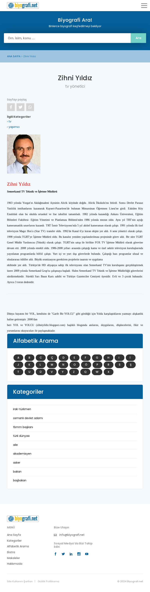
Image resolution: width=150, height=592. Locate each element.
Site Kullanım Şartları (20, 581)
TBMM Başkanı (23, 427)
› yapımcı (13, 127)
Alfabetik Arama (18, 546)
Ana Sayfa (14, 535)
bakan (17, 472)
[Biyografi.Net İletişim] (23, 519)
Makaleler (13, 558)
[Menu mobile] (144, 6)
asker (16, 463)
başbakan (19, 480)
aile (15, 445)
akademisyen (22, 454)
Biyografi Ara (23, 5)
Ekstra (11, 552)
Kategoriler (14, 541)
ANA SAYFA (14, 56)
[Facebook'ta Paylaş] (11, 107)
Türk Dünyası (21, 436)
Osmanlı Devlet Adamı (28, 418)
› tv (9, 121)
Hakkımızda (14, 564)
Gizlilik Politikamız (48, 581)
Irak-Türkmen (22, 409)
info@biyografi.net (72, 535)
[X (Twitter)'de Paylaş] (20, 107)
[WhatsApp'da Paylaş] (30, 107)
